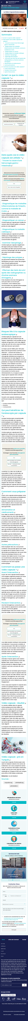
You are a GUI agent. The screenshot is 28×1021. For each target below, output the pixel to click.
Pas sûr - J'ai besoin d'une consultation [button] (14, 464)
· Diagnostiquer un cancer (11, 51)
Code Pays (4, 894)
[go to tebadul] (24, 999)
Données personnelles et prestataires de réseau (14, 1011)
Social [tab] (24, 939)
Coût (2, 951)
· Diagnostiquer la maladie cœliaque (14, 53)
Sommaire (7, 34)
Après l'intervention (9, 72)
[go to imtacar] (19, 999)
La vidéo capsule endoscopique (10, 7)
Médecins (3, 948)
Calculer (14, 802)
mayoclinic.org (8, 782)
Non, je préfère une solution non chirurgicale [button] (14, 461)
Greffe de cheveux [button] (8, 124)
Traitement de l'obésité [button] (20, 124)
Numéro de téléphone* (15, 895)
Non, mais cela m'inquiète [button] (14, 187)
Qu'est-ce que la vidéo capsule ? (12, 38)
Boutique (3, 953)
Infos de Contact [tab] (13, 939)
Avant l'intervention (9, 68)
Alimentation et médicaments (12, 63)
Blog (10, 5)
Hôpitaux (3, 946)
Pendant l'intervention (10, 70)
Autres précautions (9, 65)
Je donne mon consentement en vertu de (14, 918)
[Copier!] (11, 78)
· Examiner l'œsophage (10, 55)
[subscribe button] (24, 985)
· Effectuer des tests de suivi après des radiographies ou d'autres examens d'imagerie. (14, 60)
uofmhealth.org (19, 782)
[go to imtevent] (3, 999)
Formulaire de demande (19, 1014)
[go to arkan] (9, 999)
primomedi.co (14, 786)
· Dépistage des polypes (11, 56)
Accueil (5, 5)
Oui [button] (14, 183)
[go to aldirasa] (14, 999)
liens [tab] (3, 939)
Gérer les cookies (7, 1014)
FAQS (2, 956)
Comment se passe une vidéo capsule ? (14, 67)
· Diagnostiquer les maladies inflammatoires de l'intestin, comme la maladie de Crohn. (14, 48)
